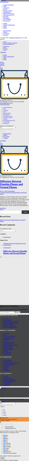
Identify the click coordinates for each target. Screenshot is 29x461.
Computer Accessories (9, 338)
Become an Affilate (8, 324)
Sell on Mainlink (7, 320)
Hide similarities (9, 426)
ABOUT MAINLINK (9, 25)
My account (6, 33)
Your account (6, 384)
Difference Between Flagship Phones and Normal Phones (11, 184)
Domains (5, 369)
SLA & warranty (7, 360)
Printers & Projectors (8, 13)
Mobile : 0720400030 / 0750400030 (10, 43)
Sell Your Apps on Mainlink (10, 323)
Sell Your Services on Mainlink (11, 321)
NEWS (5, 28)
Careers (5, 376)
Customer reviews (7, 382)
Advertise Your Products (9, 325)
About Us (5, 318)
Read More (3, 208)
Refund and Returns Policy (10, 381)
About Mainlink (7, 378)
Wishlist (5, 32)
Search (2, 130)
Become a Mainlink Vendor (10, 327)
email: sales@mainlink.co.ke (8, 44)
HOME (5, 23)
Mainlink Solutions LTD (16, 37)
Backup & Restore (8, 361)
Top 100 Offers (7, 19)
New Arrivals (6, 21)
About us (5, 41)
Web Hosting (6, 370)
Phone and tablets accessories (10, 345)
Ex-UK (5, 9)
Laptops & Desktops (8, 5)
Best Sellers (6, 18)
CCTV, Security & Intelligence (11, 363)
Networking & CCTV (9, 15)
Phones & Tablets (7, 10)
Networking (6, 366)
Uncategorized (11, 191)
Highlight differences (10, 428)
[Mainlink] (3, 0)
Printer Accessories (8, 348)
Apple (4, 6)
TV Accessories (7, 352)
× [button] (5, 458)
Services (5, 367)
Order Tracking (7, 30)
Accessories (6, 7)
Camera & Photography (9, 336)
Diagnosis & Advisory (9, 364)
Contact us (6, 385)
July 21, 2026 (3, 191)
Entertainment (6, 12)
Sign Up (18, 312)
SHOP (5, 26)
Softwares (5, 16)
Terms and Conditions (8, 379)
